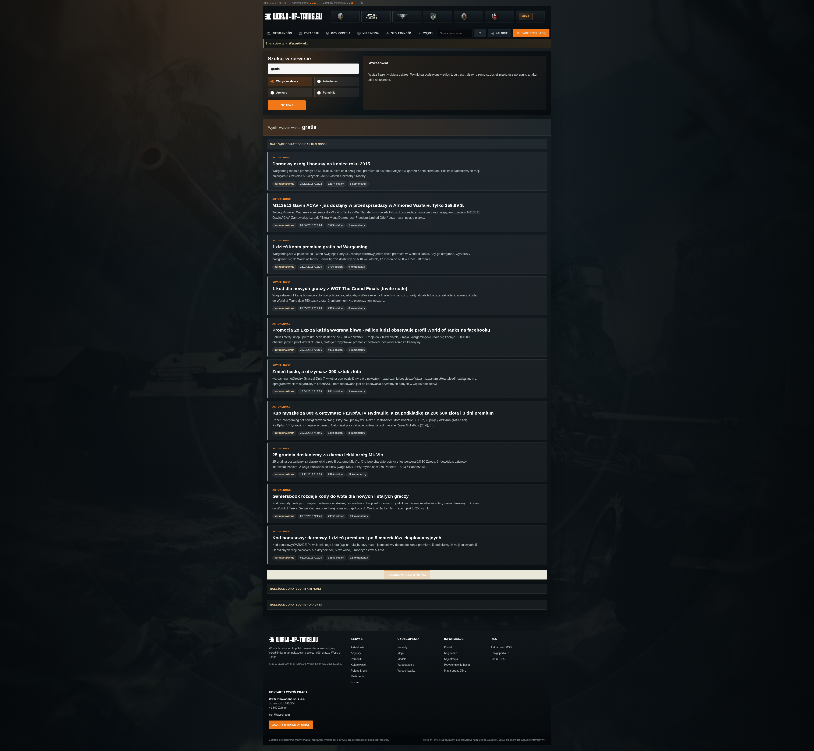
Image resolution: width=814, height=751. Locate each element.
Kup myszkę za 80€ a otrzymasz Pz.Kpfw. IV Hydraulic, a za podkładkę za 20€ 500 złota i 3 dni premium (383, 413)
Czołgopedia (340, 33)
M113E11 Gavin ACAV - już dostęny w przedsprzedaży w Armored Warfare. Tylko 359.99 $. (368, 205)
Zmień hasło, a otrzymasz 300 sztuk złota (316, 371)
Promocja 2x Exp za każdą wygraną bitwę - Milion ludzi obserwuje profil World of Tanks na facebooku (381, 330)
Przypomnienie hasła (457, 664)
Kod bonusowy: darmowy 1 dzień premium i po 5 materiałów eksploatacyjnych (356, 537)
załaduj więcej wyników (407, 575)
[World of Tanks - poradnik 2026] (340, 16)
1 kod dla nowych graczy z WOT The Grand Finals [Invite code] (339, 288)
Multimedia (370, 33)
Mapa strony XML (455, 670)
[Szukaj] (480, 33)
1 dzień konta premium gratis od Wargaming (320, 246)
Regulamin (450, 653)
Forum (355, 682)
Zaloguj (502, 33)
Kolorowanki (358, 664)
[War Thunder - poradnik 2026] (371, 16)
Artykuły (356, 653)
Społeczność (401, 33)
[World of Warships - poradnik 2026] (433, 16)
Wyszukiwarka (298, 43)
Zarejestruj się (534, 33)
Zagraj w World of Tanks (290, 724)
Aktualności (282, 33)
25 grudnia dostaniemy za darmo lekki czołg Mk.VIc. (328, 454)
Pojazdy (402, 647)
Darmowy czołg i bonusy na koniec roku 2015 (321, 163)
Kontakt (449, 647)
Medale (401, 659)
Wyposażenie (405, 664)
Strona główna (275, 43)
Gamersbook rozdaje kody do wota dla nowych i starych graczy (340, 496)
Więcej (428, 33)
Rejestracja (451, 659)
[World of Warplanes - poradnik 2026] (402, 16)
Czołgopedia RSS (501, 653)
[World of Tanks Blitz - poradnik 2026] (495, 16)
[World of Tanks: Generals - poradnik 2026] (464, 16)
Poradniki (311, 33)
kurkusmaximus (284, 183)
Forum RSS (498, 659)
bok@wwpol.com (279, 714)
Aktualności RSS (501, 647)
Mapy (400, 653)
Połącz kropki (359, 670)
